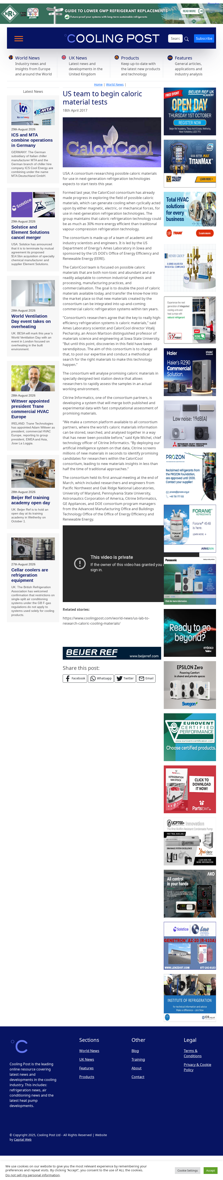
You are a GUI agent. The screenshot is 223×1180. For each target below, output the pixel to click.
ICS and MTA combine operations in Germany (32, 140)
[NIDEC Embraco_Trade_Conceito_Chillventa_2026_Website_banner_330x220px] (190, 633)
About (137, 1068)
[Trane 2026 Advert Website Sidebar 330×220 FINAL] (190, 215)
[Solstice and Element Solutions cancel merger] (33, 204)
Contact (138, 1076)
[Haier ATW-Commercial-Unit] (190, 372)
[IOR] (190, 998)
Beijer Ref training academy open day (30, 500)
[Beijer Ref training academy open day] (33, 473)
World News (27, 58)
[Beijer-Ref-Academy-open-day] (190, 111)
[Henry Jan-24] (190, 268)
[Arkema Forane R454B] (190, 528)
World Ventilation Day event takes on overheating (31, 321)
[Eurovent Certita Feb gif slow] (190, 737)
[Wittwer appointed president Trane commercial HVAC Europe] (33, 378)
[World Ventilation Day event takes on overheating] (33, 293)
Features (183, 58)
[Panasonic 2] (190, 580)
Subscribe (204, 38)
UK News (78, 58)
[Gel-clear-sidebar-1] (190, 841)
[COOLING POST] (190, 893)
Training (138, 1059)
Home (98, 84)
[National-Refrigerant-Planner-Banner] (111, 13)
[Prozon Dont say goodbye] (190, 476)
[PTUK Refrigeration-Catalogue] (190, 789)
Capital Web (23, 1139)
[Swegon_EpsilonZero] (190, 685)
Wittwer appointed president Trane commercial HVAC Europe (30, 409)
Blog (135, 1050)
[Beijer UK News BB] (112, 653)
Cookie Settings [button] (187, 1170)
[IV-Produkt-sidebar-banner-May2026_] (190, 320)
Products (130, 58)
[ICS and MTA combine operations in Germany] (33, 112)
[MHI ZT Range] (190, 424)
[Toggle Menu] (18, 38)
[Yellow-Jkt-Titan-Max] (190, 163)
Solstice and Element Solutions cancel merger (30, 232)
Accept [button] (210, 1170)
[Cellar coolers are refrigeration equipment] (33, 549)
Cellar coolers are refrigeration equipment (29, 575)
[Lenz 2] (190, 945)
